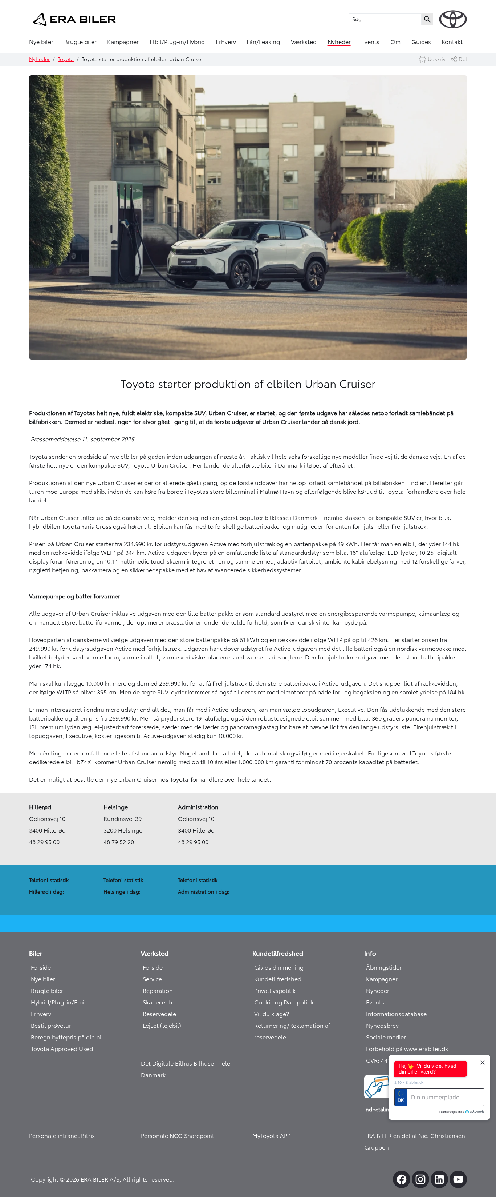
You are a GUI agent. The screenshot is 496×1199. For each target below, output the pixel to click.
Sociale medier (386, 1037)
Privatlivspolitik (275, 990)
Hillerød (40, 807)
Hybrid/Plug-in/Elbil (58, 1002)
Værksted (304, 41)
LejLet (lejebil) (162, 1025)
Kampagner (123, 41)
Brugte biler (80, 41)
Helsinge (115, 807)
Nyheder (339, 41)
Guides (421, 41)
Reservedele (159, 1014)
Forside (41, 967)
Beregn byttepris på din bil (67, 1037)
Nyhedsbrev (382, 1025)
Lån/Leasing (263, 41)
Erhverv (226, 41)
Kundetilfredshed (277, 979)
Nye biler (41, 41)
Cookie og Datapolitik (284, 1002)
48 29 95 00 (44, 842)
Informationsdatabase (396, 1014)
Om (395, 41)
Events (370, 41)
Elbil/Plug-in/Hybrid (177, 41)
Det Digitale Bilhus (167, 1063)
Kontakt (452, 41)
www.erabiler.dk (426, 1048)
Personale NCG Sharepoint (177, 1135)
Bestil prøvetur (51, 1025)
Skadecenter (159, 1002)
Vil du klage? (271, 1014)
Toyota (66, 59)
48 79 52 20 (118, 842)
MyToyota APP (271, 1135)
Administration (198, 807)
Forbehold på (385, 1048)
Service (152, 979)
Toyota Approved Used (62, 1048)
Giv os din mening (279, 967)
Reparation (158, 990)
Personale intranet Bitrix (62, 1135)
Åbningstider (384, 967)
